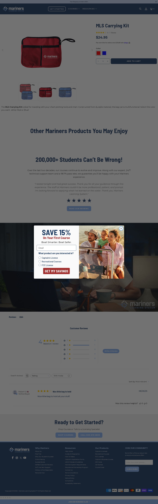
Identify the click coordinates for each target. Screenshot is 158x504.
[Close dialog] (121, 228)
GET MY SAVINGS (56, 271)
